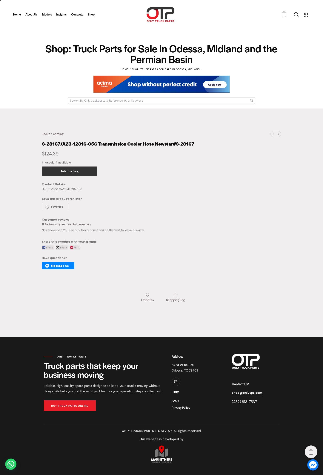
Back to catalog (53, 134)
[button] (284, 14)
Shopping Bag (175, 300)
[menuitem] (273, 134)
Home (124, 69)
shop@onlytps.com (247, 393)
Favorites (147, 300)
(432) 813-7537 (244, 401)
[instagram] (176, 382)
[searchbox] (161, 100)
